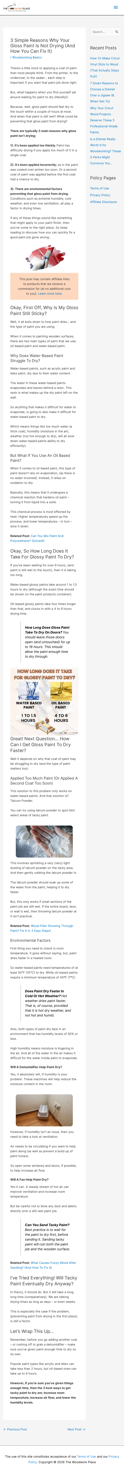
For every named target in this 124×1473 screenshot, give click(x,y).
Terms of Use (99, 188)
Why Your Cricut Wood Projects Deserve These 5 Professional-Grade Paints (104, 120)
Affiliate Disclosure (103, 202)
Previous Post (15, 1429)
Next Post (76, 1429)
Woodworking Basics (27, 57)
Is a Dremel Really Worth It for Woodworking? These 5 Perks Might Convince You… (105, 151)
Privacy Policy (100, 195)
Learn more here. (50, 293)
